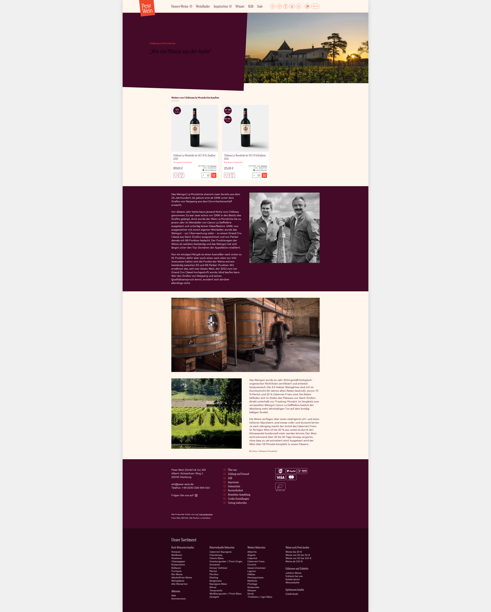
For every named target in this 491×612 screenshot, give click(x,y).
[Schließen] (314, 269)
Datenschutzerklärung (275, 315)
